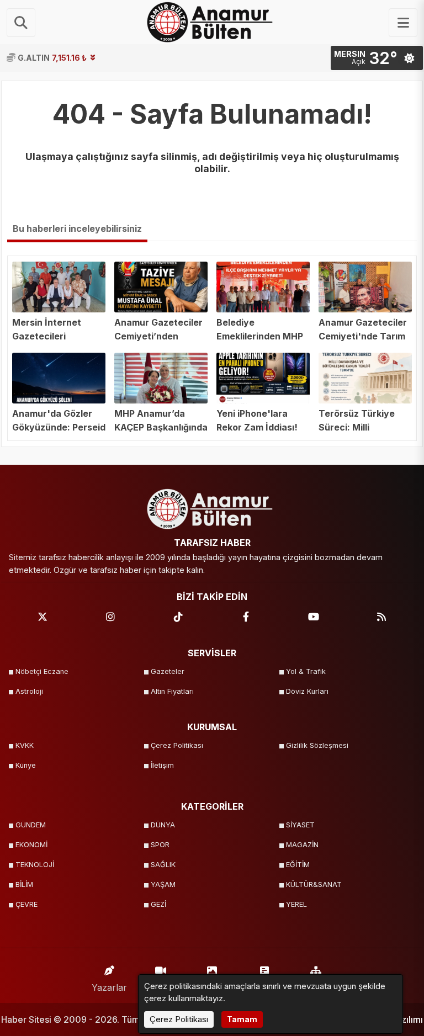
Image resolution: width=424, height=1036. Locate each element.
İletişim (162, 765)
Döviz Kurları (307, 691)
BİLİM (24, 884)
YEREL (296, 904)
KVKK (24, 745)
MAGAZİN (302, 845)
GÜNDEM (30, 825)
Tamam (242, 1019)
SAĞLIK (163, 864)
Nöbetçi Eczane (41, 671)
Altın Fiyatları (172, 691)
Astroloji (29, 691)
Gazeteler (167, 671)
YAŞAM (163, 884)
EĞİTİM (298, 864)
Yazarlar (109, 987)
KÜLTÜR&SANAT (314, 884)
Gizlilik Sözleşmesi (317, 745)
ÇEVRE (26, 904)
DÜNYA (163, 825)
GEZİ (158, 904)
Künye (25, 765)
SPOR (160, 845)
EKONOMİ (31, 845)
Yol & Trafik (306, 671)
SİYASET (300, 825)
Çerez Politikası (177, 745)
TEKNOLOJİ (34, 864)
